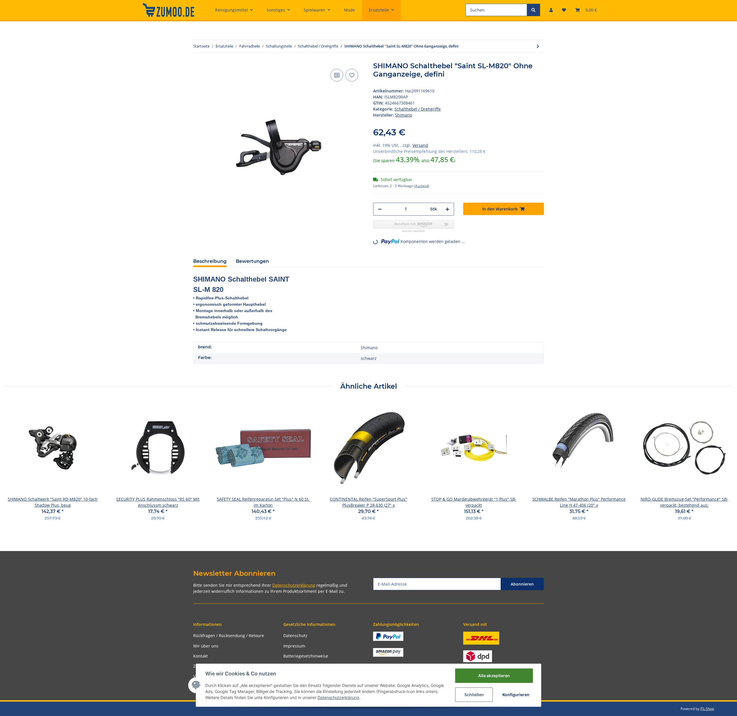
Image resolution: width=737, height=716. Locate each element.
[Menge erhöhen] (447, 209)
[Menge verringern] (379, 209)
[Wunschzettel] (564, 10)
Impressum (294, 646)
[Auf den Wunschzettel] (351, 75)
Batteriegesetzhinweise (305, 656)
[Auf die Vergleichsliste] (336, 75)
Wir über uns (206, 646)
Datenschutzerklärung (293, 585)
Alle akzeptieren (494, 675)
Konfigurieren (515, 694)
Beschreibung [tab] (210, 261)
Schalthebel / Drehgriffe (417, 109)
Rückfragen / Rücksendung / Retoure (228, 635)
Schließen (474, 694)
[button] (551, 10)
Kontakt (200, 656)
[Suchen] (533, 10)
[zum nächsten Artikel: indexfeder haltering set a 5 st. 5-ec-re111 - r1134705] (538, 46)
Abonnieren (522, 584)
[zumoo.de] (168, 10)
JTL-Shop (707, 708)
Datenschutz (295, 635)
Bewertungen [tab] (252, 261)
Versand (420, 145)
